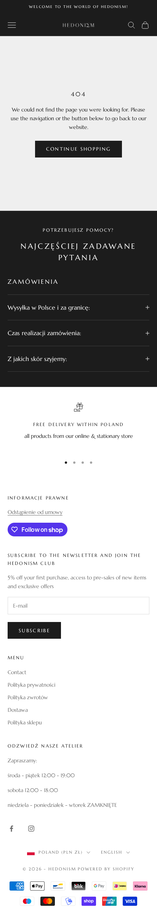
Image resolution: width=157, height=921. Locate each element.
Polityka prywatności (31, 684)
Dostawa (18, 709)
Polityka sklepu (25, 722)
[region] (78, 425)
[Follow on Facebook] (11, 828)
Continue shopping (78, 149)
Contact (17, 672)
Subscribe (34, 630)
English (111, 852)
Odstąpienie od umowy (35, 512)
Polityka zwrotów (28, 697)
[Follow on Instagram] (31, 828)
